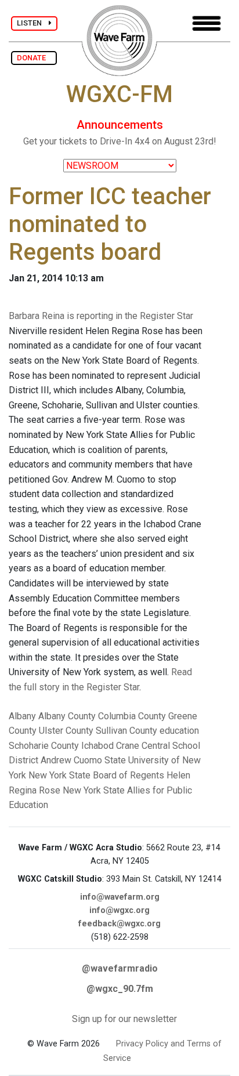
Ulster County (66, 730)
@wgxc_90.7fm (119, 988)
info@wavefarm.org (120, 897)
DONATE (34, 57)
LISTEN (33, 23)
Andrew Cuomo (71, 760)
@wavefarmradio (120, 968)
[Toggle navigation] (206, 23)
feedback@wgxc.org (119, 924)
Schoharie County (44, 745)
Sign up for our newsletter (124, 1018)
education (179, 730)
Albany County (67, 716)
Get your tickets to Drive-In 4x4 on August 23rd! (119, 141)
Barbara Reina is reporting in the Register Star (101, 315)
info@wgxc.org (119, 910)
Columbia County (132, 716)
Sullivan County (126, 730)
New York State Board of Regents (96, 775)
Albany (22, 716)
